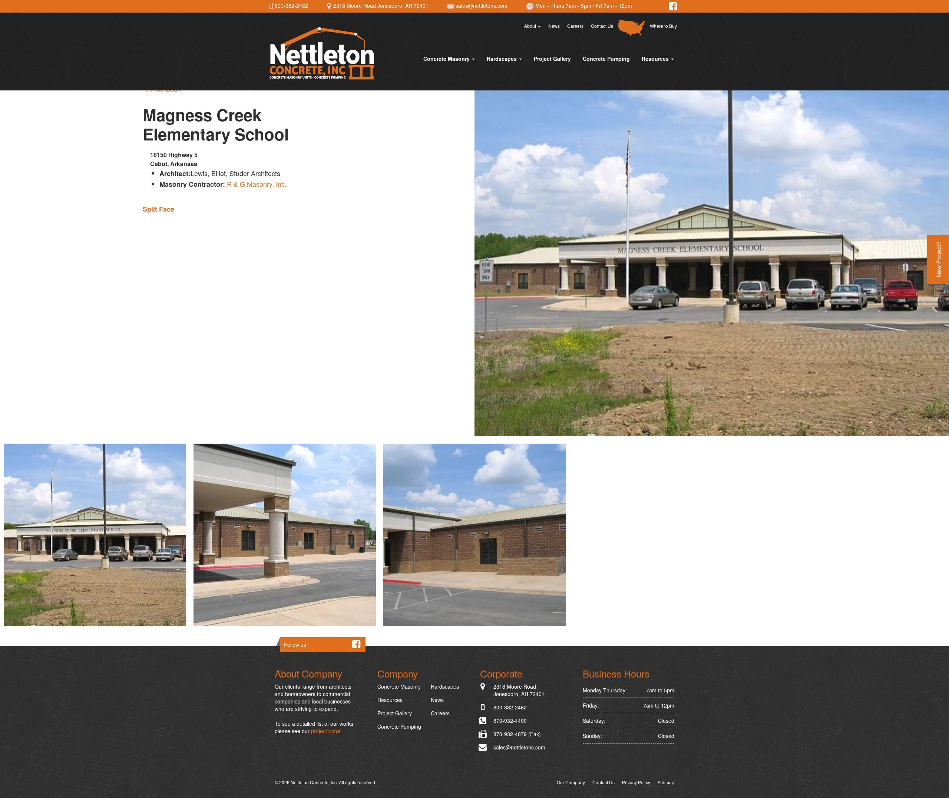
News (554, 26)
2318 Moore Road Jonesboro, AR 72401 (380, 5)
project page (325, 731)
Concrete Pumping (606, 58)
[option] (95, 535)
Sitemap (666, 782)
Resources (656, 58)
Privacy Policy (636, 782)
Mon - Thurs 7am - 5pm (562, 5)
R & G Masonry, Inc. (257, 184)
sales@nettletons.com (480, 5)
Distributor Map (631, 28)
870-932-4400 (510, 720)
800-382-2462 (290, 5)
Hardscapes (502, 58)
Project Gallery (552, 58)
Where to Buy (663, 26)
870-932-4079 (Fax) (517, 734)
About (530, 26)
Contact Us (602, 26)
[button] (95, 535)
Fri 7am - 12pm (614, 5)
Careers (575, 26)
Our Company (571, 782)
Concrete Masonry (447, 58)
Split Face (158, 209)
